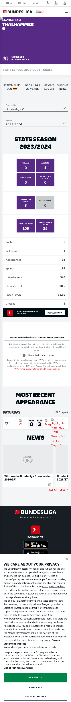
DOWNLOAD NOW (55, 312)
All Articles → (58, 489)
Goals (47, 69)
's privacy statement (27, 369)
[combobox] (35, 109)
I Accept (33, 677)
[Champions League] (56, 3)
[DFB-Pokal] (47, 3)
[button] (66, 12)
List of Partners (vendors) (18, 668)
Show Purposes (35, 696)
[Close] (67, 559)
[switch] (22, 355)
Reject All (35, 687)
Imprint (21, 644)
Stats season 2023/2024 (21, 69)
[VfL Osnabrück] (5, 58)
